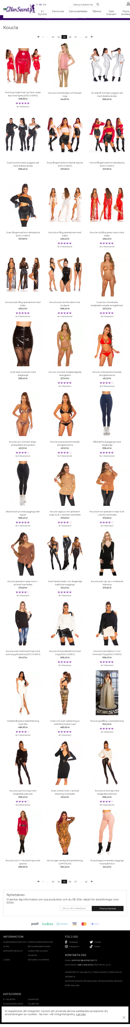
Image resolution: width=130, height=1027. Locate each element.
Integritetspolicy (13, 951)
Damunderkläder (78, 11)
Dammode (58, 11)
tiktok (97, 946)
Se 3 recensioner (107, 386)
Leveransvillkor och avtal (15, 944)
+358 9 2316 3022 (85, 965)
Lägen (6, 959)
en (44, 4)
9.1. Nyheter (42, 13)
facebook (73, 942)
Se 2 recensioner (64, 246)
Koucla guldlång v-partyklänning (107, 721)
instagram (74, 946)
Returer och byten (38, 959)
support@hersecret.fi (84, 960)
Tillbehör (96, 11)
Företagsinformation (40, 942)
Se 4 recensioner (65, 316)
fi (37, 4)
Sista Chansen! (111, 13)
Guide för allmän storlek (38, 953)
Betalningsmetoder (39, 946)
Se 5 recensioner (23, 805)
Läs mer (81, 1014)
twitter (97, 942)
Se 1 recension (22, 106)
